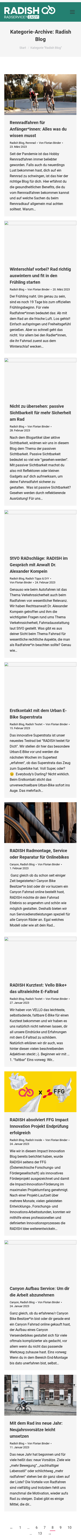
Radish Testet (33, 724)
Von (50, 142)
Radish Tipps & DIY (37, 578)
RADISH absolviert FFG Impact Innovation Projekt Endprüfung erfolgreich (39, 1126)
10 (69, 1528)
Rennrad (30, 142)
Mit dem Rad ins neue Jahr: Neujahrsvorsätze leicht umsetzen (36, 1430)
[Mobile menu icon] (72, 12)
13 (40, 1533)
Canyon (14, 864)
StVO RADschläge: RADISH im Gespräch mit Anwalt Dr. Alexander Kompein (39, 565)
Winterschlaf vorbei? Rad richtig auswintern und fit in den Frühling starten (40, 276)
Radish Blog (17, 142)
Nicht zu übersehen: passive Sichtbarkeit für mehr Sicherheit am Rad (40, 413)
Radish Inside (33, 1140)
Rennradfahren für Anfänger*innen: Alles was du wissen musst (38, 129)
